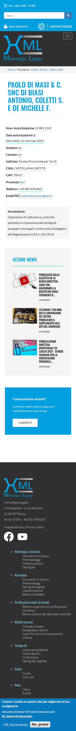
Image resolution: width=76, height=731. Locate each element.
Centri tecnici (31, 653)
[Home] (25, 48)
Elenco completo (33, 594)
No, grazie (40, 724)
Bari (22, 182)
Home (11, 69)
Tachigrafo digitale (34, 661)
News (26, 689)
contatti (25, 422)
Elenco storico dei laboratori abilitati (46, 614)
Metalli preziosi (32, 563)
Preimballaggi (31, 559)
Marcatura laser (33, 626)
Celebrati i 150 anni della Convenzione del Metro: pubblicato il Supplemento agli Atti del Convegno (50, 318)
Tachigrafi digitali (33, 587)
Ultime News (25, 259)
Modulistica (30, 657)
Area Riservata (18, 26)
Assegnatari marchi (35, 630)
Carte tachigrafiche (35, 650)
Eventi (26, 693)
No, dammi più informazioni (17, 716)
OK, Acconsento (16, 724)
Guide (26, 673)
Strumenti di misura (35, 556)
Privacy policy (35, 527)
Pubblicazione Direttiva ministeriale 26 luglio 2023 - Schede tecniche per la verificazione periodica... (51, 351)
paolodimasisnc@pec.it (37, 196)
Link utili (28, 677)
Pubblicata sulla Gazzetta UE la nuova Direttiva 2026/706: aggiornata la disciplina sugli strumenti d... (49, 285)
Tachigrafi (28, 567)
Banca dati (56, 69)
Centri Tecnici (39, 69)
